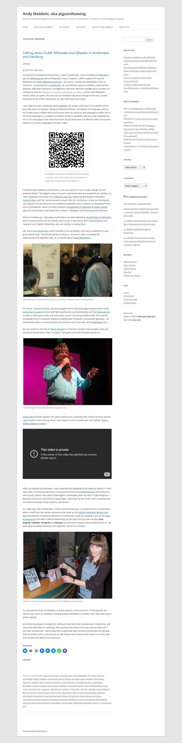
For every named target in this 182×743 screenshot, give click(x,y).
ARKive (36, 679)
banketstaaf (53, 679)
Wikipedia (83, 675)
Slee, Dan (127, 272)
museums (45, 689)
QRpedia (63, 105)
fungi (64, 682)
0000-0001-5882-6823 (34, 70)
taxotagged (56, 703)
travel (75, 675)
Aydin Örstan (129, 139)
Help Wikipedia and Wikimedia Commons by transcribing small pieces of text (141, 112)
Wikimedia (78, 703)
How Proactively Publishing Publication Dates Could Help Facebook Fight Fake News (140, 71)
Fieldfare (35, 682)
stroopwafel (28, 696)
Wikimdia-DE (88, 491)
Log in (126, 292)
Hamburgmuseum (75, 686)
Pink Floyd (80, 27)
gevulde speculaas (84, 682)
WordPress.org (130, 303)
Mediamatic (43, 231)
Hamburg (63, 686)
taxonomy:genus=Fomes (90, 696)
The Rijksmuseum (101, 312)
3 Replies (26, 63)
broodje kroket (78, 679)
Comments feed (130, 299)
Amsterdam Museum (33, 312)
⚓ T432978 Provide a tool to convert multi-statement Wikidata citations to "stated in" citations (139, 241)
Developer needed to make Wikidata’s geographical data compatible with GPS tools (140, 60)
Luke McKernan (130, 146)
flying (42, 682)
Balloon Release (130, 261)
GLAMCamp (97, 682)
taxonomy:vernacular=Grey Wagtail (92, 699)
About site (124, 27)
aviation (43, 679)
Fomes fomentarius (82, 237)
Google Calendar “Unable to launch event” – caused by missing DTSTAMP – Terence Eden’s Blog (141, 212)
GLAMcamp (55, 85)
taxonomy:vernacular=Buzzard (36, 699)
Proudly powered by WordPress (35, 731)
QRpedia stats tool (63, 196)
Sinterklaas (97, 322)
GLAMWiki (27, 686)
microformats (66, 675)
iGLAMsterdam (96, 686)
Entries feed (129, 296)
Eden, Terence (130, 265)
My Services (64, 27)
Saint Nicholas (43, 692)
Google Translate (39, 686)
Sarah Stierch (29, 416)
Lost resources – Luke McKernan (137, 203)
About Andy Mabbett (43, 27)
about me (48, 675)
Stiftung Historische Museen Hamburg (88, 692)
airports (100, 675)
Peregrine (66, 689)
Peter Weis (75, 689)
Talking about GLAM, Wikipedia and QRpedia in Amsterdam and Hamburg (66, 55)
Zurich (94, 703)
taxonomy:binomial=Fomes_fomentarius (61, 696)
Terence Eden (29, 200)
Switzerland (39, 696)
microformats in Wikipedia (98, 217)
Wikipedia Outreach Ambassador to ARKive (62, 92)
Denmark (27, 682)
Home (25, 27)
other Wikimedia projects (49, 81)
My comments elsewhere (136, 197)
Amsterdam (28, 679)
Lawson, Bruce (130, 268)
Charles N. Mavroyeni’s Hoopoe (137, 84)
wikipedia (87, 703)
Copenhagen (98, 679)
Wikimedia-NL (37, 78)
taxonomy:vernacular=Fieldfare (63, 699)
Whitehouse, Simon (132, 275)
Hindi (86, 686)
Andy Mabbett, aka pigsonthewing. (55, 13)
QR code (84, 689)
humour (56, 675)
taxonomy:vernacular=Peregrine (36, 703)
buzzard (88, 679)
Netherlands (55, 689)
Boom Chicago (57, 329)
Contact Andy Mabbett (102, 27)
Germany (71, 682)
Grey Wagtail (52, 686)
